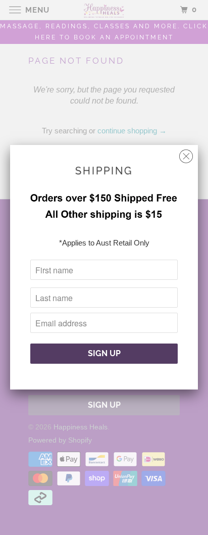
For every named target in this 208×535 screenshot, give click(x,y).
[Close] (186, 153)
